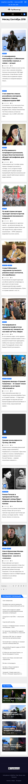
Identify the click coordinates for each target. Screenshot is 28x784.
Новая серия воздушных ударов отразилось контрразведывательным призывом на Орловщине (13, 611)
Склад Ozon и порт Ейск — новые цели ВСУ (12, 746)
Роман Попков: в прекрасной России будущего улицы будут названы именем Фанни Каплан (12, 499)
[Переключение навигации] (13, 14)
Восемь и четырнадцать (9, 663)
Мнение (4, 548)
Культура (4, 378)
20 (23, 586)
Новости (4, 53)
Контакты (8, 780)
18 (18, 586)
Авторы (13, 780)
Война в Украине (7, 726)
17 (16, 586)
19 (21, 586)
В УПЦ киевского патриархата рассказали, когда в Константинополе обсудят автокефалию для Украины (13, 154)
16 (13, 586)
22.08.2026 (7, 700)
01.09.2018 (6, 277)
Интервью (5, 265)
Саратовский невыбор (9, 622)
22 (3, 589)
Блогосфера (5, 491)
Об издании (18, 780)
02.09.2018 (6, 65)
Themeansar (14, 777)
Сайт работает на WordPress (9, 775)
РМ (12, 65)
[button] (21, 14)
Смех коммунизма (7, 600)
